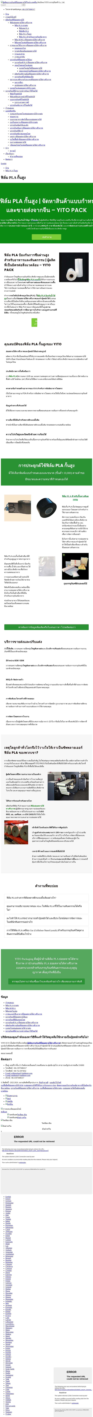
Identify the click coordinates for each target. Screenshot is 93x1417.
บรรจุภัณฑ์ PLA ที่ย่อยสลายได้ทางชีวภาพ (31, 62)
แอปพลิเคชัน (10, 111)
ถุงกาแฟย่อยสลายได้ (18, 142)
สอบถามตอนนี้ (6, 1053)
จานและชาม (20, 54)
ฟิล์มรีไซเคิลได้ (16, 94)
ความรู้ (13, 151)
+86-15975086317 (28, 9)
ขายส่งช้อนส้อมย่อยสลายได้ (26, 51)
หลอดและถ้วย (20, 48)
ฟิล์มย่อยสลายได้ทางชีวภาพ (21, 23)
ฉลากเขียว (19, 82)
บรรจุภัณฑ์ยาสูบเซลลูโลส (20, 134)
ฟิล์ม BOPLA (10, 1008)
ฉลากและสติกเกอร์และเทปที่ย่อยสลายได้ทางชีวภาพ (30, 80)
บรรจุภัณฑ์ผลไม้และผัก (19, 125)
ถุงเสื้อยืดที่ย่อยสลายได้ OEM (12, 1085)
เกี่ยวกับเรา (9, 154)
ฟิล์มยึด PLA (24, 31)
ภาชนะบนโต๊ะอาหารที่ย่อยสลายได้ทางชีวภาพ (28, 45)
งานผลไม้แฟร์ (10, 17)
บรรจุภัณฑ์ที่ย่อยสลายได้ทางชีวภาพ (25, 1088)
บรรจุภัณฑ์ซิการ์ (16, 131)
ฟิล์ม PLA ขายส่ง (21, 25)
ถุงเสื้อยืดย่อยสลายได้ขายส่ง (51, 1088)
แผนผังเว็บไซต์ (55, 1082)
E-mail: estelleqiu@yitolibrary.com (17, 1075)
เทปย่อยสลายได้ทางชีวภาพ (25, 85)
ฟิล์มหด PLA (24, 28)
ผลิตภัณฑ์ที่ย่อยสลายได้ (14, 20)
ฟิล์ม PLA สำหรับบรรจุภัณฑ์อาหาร (33, 37)
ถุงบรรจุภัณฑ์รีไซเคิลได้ (19, 99)
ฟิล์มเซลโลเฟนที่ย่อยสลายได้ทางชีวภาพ (30, 43)
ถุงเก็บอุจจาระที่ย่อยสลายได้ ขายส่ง (24, 122)
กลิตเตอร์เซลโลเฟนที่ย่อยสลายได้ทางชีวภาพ (27, 145)
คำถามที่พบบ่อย (16, 156)
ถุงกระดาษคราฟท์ (22, 102)
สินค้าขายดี (43, 1082)
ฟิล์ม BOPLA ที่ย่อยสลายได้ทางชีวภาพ (30, 40)
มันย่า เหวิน (21, 1117)
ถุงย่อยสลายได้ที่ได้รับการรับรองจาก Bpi (40, 1085)
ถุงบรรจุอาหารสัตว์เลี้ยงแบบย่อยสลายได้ (26, 119)
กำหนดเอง (9, 108)
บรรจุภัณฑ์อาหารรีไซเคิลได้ (21, 105)
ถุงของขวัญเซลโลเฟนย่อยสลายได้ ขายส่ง (26, 114)
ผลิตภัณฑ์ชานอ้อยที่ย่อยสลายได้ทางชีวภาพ (32, 74)
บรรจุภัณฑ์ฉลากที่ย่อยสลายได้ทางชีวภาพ (26, 128)
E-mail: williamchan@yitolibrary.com (18, 1073)
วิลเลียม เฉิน (22, 1115)
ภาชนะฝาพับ (20, 57)
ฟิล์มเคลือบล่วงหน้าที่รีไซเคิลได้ (22, 97)
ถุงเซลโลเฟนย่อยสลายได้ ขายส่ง (22, 88)
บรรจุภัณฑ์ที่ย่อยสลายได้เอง (21, 60)
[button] (46, 237)
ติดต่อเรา (9, 159)
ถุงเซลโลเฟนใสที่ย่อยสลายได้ (30, 68)
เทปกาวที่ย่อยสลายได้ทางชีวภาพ (23, 137)
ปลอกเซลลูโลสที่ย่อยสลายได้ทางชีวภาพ (35, 71)
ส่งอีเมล (4, 1112)
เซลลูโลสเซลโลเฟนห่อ (23, 65)
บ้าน (7, 14)
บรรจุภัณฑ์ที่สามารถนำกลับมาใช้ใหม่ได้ (21, 91)
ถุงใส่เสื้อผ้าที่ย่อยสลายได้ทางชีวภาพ (24, 139)
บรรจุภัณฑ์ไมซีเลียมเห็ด (24, 77)
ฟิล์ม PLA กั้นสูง (25, 34)
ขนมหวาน (14, 117)
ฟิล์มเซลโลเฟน (11, 1011)
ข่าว (7, 148)
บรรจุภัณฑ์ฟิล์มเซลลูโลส (15, 1020)
